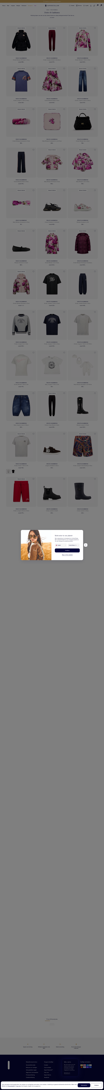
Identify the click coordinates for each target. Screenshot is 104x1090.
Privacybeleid (11, 1086)
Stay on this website (67, 555)
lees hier (18, 1086)
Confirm (67, 550)
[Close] (85, 545)
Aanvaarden (84, 1085)
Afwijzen (96, 1085)
